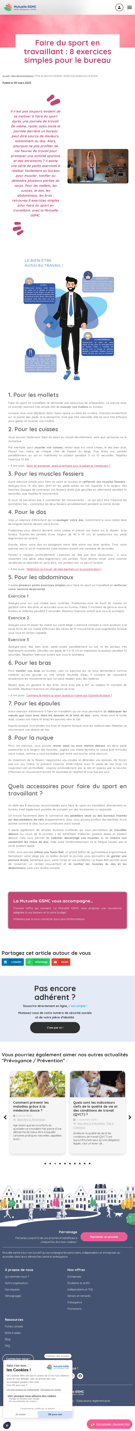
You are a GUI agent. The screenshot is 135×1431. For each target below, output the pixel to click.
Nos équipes (12, 1289)
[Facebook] (80, 1376)
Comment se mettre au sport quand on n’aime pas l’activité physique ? (69, 695)
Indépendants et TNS (80, 1289)
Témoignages (13, 1296)
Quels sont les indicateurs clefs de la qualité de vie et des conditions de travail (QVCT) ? (46, 1108)
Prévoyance (75, 1302)
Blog (7, 1339)
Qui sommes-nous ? (17, 1276)
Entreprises (74, 1276)
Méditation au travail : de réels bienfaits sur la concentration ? (64, 569)
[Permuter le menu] (129, 7)
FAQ (7, 1345)
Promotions (74, 1308)
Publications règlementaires (93, 1400)
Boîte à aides (13, 1332)
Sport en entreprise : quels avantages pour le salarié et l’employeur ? (68, 465)
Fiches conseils (14, 1326)
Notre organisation (16, 1283)
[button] (13, 962)
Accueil (6, 76)
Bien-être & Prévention (22, 76)
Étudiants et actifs (79, 1283)
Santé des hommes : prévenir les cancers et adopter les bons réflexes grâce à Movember (107, 1108)
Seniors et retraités (79, 1296)
